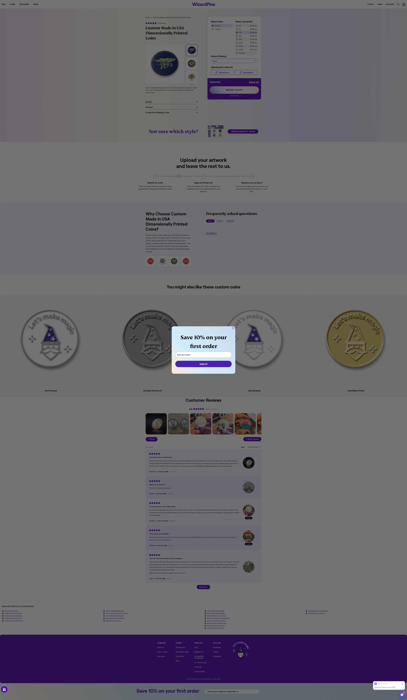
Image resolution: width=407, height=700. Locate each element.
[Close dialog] (233, 328)
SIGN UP (204, 363)
